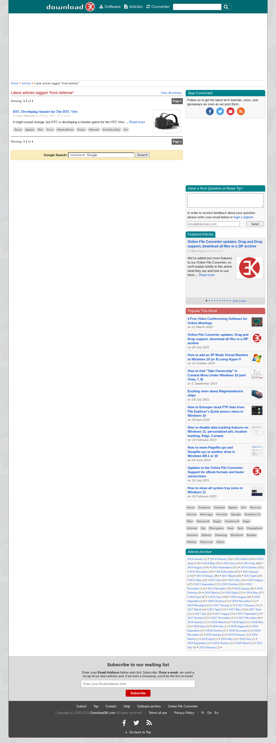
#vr (126, 129)
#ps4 (240, 528)
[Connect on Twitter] (136, 724)
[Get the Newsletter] (230, 111)
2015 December (217, 588)
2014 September (221, 567)
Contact (110, 706)
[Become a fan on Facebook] (210, 111)
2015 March (229, 575)
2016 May (252, 592)
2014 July (249, 563)
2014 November (198, 571)
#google (236, 514)
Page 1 (177, 101)
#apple (217, 521)
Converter (160, 6)
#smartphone (254, 528)
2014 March (242, 559)
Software (112, 6)
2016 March (211, 592)
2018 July (218, 626)
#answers (192, 535)
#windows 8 (232, 521)
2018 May (257, 622)
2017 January (222, 605)
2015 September (204, 584)
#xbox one (206, 542)
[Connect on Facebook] (124, 724)
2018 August (238, 626)
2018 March (218, 622)
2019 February (236, 634)
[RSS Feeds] (149, 724)
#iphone (206, 535)
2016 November (241, 601)
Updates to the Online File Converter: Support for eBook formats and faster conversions (216, 472)
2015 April (250, 575)
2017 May (235, 609)
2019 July (245, 639)
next (243, 301)
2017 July (201, 613)
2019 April (208, 639)
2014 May (209, 563)
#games (29, 129)
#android (219, 507)
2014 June (229, 563)
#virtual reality (111, 129)
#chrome (192, 528)
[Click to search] (227, 6)
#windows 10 (252, 514)
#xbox (220, 542)
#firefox (191, 542)
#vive (50, 129)
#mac (230, 528)
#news (18, 129)
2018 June (199, 626)
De (209, 713)
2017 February (246, 605)
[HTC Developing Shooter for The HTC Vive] (167, 132)
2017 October (195, 617)
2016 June (195, 596)
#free (190, 521)
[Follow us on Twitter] (220, 111)
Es (216, 713)
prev (235, 301)
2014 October (249, 567)
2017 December (247, 617)
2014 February (218, 559)
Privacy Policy (184, 713)
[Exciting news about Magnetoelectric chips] (257, 399)
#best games (216, 528)
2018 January (195, 622)
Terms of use (158, 713)
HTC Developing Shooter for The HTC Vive (45, 111)
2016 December (196, 605)
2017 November (221, 617)
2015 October (230, 584)
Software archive (149, 706)
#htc (40, 129)
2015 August (255, 580)
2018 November (238, 630)
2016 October (216, 601)
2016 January (242, 588)
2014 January (195, 559)
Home (14, 83)
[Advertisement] (138, 47)
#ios (243, 507)
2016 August (238, 596)
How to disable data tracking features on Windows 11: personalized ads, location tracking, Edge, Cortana (218, 432)
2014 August (194, 567)
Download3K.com (102, 713)
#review (191, 514)
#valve (81, 129)
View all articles (171, 92)
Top (95, 706)
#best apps (206, 514)
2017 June (255, 609)
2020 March (243, 643)
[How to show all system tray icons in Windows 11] (257, 495)
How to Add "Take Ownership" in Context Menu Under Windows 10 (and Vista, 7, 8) (217, 375)
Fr (202, 713)
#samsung (221, 535)
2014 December (225, 571)
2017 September (247, 613)
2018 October (214, 630)
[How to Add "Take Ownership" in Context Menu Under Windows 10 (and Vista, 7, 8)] (257, 378)
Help (127, 706)
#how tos (255, 507)
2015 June (216, 580)
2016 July (215, 596)
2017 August (222, 613)
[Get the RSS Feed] (241, 111)
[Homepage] (71, 6)
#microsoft (203, 521)
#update (251, 535)
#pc (203, 528)
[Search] (226, 7)
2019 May (227, 639)
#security (221, 514)
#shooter (94, 129)
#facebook (237, 535)
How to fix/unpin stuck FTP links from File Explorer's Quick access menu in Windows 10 (216, 411)
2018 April (238, 622)
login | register (243, 217)
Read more (137, 122)
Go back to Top (140, 732)
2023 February (207, 647)
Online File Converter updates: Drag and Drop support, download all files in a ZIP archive (218, 339)
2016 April (231, 592)
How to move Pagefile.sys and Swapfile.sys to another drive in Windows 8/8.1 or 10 (211, 452)
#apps (246, 521)
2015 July (234, 580)
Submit (81, 706)
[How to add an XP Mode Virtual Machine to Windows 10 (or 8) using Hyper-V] (257, 362)
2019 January (213, 634)
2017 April (214, 609)
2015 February (204, 575)
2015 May (195, 580)
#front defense (65, 129)
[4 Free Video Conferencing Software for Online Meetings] (257, 326)
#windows (204, 507)
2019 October (221, 643)
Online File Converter (183, 706)
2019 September (196, 643)
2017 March (194, 609)
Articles (136, 6)
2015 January (251, 571)
